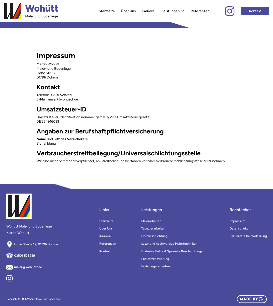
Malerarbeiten (151, 221)
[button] (172, 11)
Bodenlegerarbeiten (155, 266)
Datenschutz (239, 228)
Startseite (107, 11)
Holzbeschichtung (154, 236)
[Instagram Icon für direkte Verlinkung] (229, 11)
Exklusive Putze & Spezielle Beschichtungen (172, 251)
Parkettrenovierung (155, 259)
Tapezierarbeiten (153, 228)
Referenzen (200, 11)
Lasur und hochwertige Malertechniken (169, 243)
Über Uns (128, 11)
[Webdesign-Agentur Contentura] (252, 299)
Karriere (148, 11)
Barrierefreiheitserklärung (248, 236)
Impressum (237, 221)
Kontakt (255, 11)
